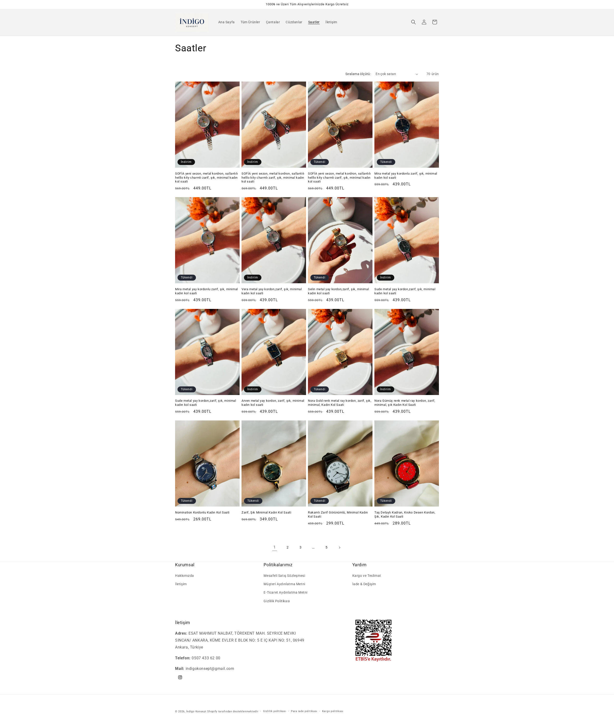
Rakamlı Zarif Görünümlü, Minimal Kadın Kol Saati (338, 514)
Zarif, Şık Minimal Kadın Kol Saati (266, 512)
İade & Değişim (364, 584)
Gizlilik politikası (274, 711)
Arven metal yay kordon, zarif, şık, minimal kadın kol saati (273, 403)
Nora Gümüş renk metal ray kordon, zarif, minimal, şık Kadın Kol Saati (404, 403)
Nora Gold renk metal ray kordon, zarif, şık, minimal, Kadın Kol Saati (339, 403)
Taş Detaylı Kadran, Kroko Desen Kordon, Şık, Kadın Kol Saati (404, 514)
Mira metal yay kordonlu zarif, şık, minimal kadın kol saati (405, 175)
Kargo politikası (332, 711)
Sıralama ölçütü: (358, 74)
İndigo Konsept (196, 711)
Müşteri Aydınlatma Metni (284, 584)
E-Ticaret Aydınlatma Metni (285, 593)
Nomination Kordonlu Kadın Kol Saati (202, 512)
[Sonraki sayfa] (339, 547)
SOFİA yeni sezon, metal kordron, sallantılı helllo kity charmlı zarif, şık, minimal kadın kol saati (206, 177)
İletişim (181, 584)
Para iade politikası (304, 711)
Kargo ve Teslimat (366, 576)
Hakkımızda (184, 576)
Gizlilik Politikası (277, 601)
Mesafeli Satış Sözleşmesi (284, 576)
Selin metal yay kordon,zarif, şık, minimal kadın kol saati (338, 291)
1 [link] (274, 547)
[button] (413, 22)
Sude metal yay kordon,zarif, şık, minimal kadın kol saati (405, 291)
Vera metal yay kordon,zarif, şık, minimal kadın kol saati (272, 291)
